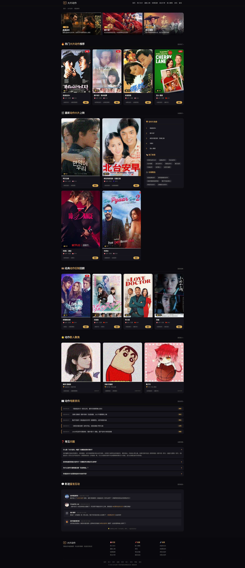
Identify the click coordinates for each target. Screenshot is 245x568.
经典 (118, 562)
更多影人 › (181, 338)
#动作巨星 (66, 391)
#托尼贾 (114, 258)
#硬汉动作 (128, 102)
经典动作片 (162, 160)
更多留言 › (181, 484)
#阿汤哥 (73, 185)
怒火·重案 (153, 148)
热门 (109, 562)
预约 (86, 102)
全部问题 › (181, 442)
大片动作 (70, 8)
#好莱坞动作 (98, 102)
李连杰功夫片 (151, 185)
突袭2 (151, 143)
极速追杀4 (153, 128)
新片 (113, 562)
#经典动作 (163, 549)
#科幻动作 (66, 185)
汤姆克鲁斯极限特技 (152, 181)
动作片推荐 (167, 167)
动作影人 (158, 167)
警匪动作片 (168, 164)
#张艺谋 (166, 326)
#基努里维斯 (74, 102)
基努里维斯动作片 (163, 177)
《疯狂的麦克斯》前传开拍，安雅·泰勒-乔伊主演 (87, 426)
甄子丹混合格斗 (166, 181)
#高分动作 (163, 555)
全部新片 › (181, 113)
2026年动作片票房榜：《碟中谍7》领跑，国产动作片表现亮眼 (92, 432)
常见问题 (137, 552)
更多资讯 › (181, 401)
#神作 (72, 258)
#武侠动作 (159, 326)
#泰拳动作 (107, 258)
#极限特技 (107, 391)
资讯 (175, 3)
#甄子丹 (166, 102)
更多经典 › (181, 269)
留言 (180, 3)
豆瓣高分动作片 (162, 185)
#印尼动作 (66, 258)
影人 (127, 562)
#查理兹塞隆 (115, 185)
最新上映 (147, 3)
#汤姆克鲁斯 (106, 102)
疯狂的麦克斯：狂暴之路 (157, 138)
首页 (133, 3)
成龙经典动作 (151, 177)
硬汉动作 (177, 164)
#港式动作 (159, 102)
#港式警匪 (71, 326)
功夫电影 (149, 164)
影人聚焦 (170, 3)
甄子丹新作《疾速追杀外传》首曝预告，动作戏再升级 (89, 420)
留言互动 (137, 555)
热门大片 (140, 3)
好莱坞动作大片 (151, 160)
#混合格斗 (128, 326)
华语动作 (149, 167)
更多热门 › (181, 44)
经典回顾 (155, 3)
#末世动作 (107, 185)
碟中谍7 (152, 133)
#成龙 (65, 326)
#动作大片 (66, 102)
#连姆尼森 (135, 102)
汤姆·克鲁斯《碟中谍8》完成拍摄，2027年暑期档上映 (89, 414)
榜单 (122, 562)
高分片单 (162, 3)
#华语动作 (149, 391)
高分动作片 (159, 164)
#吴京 (102, 326)
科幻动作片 (172, 160)
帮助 (135, 562)
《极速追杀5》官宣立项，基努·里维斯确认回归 (87, 409)
